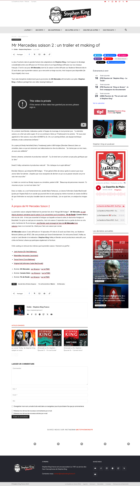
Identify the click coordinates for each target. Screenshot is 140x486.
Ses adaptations (54, 30)
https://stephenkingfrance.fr (34, 310)
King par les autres (90, 30)
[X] (123, 1)
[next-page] (16, 354)
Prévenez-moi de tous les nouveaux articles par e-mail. (31, 413)
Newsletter (100, 484)
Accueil (14, 36)
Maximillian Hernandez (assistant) (26, 256)
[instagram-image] (11, 443)
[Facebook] (108, 1)
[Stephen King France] (70, 15)
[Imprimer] (44, 54)
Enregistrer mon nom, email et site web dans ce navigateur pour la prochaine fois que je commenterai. (49, 406)
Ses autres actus (71, 30)
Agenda (85, 484)
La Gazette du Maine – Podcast (20, 1)
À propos (33, 1)
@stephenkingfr (84, 429)
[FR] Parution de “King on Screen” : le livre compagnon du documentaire (114, 88)
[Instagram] (112, 1)
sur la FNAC (45, 269)
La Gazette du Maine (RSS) (73, 484)
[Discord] (105, 1)
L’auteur (27, 30)
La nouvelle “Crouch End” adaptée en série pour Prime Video (109, 277)
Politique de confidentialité (120, 484)
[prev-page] (13, 354)
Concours (92, 484)
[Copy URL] (49, 54)
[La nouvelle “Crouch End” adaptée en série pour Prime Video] (110, 272)
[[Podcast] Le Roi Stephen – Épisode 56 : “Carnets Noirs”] (76, 338)
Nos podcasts (108, 30)
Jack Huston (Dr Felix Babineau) (25, 252)
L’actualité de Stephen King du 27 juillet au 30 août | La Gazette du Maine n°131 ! (109, 251)
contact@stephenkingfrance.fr (64, 474)
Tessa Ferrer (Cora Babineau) (24, 259)
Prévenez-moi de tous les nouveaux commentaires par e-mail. (33, 411)
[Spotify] (116, 1)
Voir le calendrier (99, 103)
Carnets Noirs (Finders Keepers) (27, 284)
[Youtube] (126, 1)
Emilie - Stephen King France (22, 49)
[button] (125, 30)
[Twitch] (119, 1)
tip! (100, 111)
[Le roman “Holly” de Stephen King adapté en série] (23, 338)
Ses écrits (39, 30)
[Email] (39, 54)
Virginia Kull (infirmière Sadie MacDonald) (28, 263)
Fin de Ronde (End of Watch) (46, 284)
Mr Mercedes (61, 284)
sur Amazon (35, 269)
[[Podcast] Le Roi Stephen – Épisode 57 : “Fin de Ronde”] (50, 338)
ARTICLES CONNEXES (18, 325)
